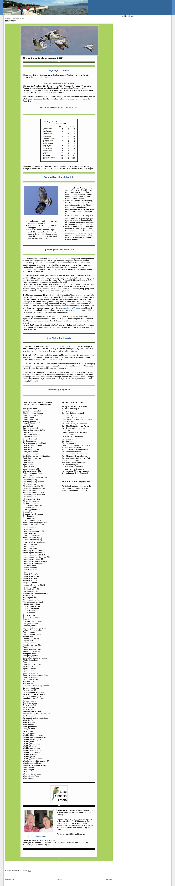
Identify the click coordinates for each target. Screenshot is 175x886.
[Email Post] (29, 870)
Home (59, 879)
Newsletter (10, 21)
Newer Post (9, 879)
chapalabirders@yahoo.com (72, 308)
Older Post (109, 879)
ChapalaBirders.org (47, 840)
